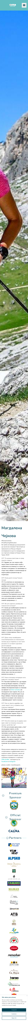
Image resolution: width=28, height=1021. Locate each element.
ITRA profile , (5, 759)
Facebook (4, 761)
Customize (14, 1014)
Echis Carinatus (15, 690)
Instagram (12, 761)
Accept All (14, 1010)
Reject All (14, 1018)
